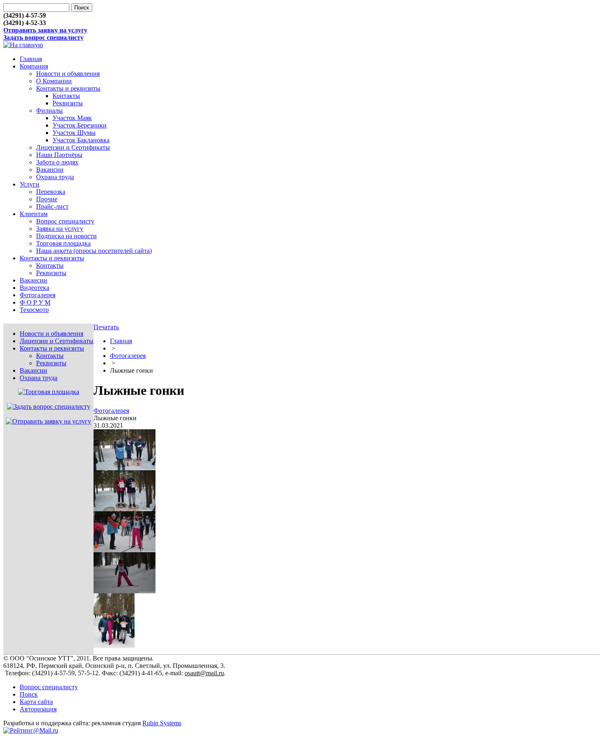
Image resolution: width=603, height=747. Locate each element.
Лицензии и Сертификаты (73, 147)
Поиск (29, 694)
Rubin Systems (161, 723)
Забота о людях (57, 162)
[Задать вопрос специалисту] (48, 406)
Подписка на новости (66, 235)
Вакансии (50, 169)
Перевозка (50, 191)
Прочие (46, 199)
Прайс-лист (52, 206)
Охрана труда (55, 176)
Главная (31, 58)
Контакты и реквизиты (68, 88)
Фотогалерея (37, 295)
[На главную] (23, 44)
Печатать (106, 326)
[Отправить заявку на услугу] (48, 421)
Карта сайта (36, 701)
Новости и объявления (68, 73)
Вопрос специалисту (65, 221)
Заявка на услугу (59, 228)
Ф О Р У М (35, 302)
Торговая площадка (63, 243)
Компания (34, 66)
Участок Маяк (72, 117)
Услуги (29, 184)
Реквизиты (68, 103)
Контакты (66, 95)
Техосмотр (34, 309)
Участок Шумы (74, 132)
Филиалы (49, 110)
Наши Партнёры (59, 154)
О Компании (54, 80)
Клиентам (34, 213)
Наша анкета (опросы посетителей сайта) (94, 250)
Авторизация (38, 709)
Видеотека (34, 287)
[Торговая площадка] (48, 391)
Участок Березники (80, 125)
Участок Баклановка (81, 140)
